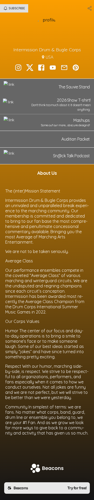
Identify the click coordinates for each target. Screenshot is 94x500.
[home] (47, 469)
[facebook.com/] (41, 68)
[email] (64, 68)
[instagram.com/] (18, 68)
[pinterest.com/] (75, 68)
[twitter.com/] (30, 68)
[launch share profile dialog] (90, 8)
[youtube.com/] (52, 68)
